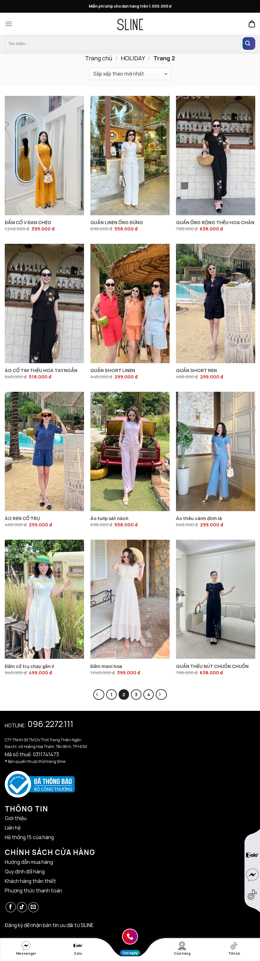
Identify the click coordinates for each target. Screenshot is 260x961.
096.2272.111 (50, 724)
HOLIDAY (133, 58)
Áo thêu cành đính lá (199, 518)
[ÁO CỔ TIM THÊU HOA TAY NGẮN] (44, 303)
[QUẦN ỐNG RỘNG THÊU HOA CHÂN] (215, 155)
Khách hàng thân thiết (30, 881)
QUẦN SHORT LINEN (112, 370)
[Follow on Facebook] (10, 907)
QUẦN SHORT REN (196, 370)
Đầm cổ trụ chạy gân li (29, 666)
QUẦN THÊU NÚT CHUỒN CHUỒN (212, 666)
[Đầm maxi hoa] (130, 599)
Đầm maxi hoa (106, 666)
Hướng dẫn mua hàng (29, 861)
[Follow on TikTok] (22, 907)
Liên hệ (13, 827)
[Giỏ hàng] (252, 24)
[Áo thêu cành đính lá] (215, 451)
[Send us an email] (33, 907)
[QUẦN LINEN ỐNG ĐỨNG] (130, 155)
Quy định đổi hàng (25, 871)
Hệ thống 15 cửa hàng (29, 837)
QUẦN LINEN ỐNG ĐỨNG (116, 222)
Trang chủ (98, 58)
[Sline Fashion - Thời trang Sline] (130, 23)
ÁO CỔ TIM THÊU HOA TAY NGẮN (41, 370)
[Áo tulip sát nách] (130, 451)
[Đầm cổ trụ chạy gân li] (44, 599)
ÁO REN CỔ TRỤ (22, 518)
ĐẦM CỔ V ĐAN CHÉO (28, 222)
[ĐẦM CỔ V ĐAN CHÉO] (44, 155)
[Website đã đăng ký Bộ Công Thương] (40, 783)
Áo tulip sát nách (109, 518)
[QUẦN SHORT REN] (215, 303)
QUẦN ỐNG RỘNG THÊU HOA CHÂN (215, 222)
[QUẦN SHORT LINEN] (130, 303)
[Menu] (10, 23)
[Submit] (249, 43)
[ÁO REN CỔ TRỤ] (44, 451)
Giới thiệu (16, 818)
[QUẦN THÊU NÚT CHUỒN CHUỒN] (215, 599)
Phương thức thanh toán (33, 890)
